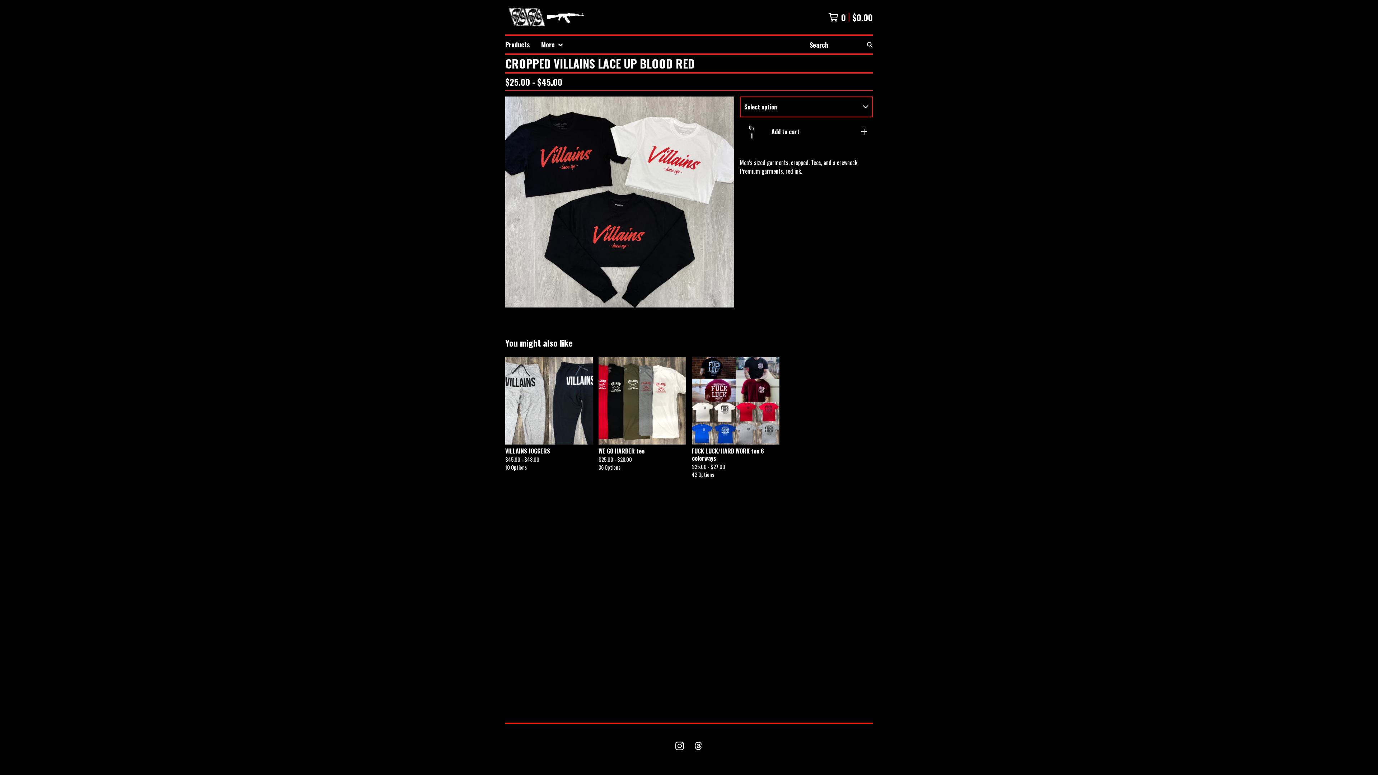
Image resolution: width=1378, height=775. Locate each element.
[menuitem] (517, 44)
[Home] (548, 17)
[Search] (870, 44)
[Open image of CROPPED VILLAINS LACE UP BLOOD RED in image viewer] (619, 202)
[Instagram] (679, 745)
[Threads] (698, 745)
